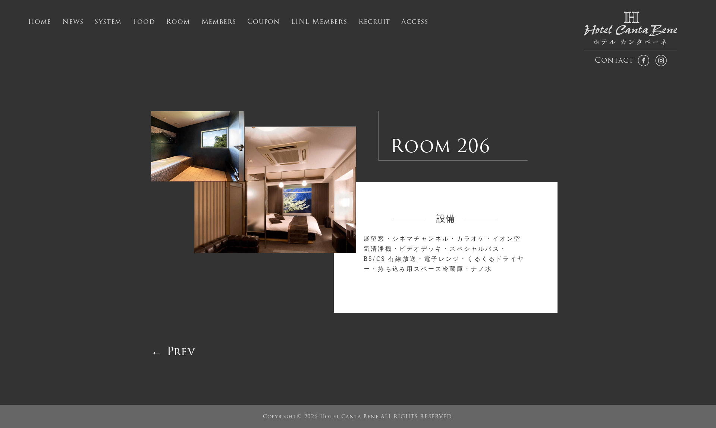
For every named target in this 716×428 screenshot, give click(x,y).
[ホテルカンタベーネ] (631, 31)
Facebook (643, 60)
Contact (613, 60)
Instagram (661, 60)
